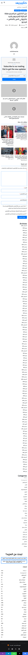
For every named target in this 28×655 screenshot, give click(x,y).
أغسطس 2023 (24, 296)
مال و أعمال (24, 539)
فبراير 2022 (24, 339)
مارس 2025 (25, 266)
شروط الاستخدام (17, 645)
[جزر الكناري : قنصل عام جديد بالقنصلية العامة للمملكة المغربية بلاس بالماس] (21, 151)
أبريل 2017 (25, 438)
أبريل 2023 (25, 306)
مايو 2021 (25, 358)
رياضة (26, 513)
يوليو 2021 (25, 353)
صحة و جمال (24, 527)
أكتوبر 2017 (25, 424)
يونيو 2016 (25, 462)
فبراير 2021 (25, 365)
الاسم (25, 188)
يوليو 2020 (25, 381)
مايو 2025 (25, 261)
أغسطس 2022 (24, 325)
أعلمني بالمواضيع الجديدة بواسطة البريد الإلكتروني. (15, 214)
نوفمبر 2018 (24, 419)
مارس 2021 (25, 363)
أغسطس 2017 (24, 429)
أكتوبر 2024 (24, 268)
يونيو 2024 (25, 278)
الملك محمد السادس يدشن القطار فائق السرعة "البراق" (14, 558)
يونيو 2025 (25, 259)
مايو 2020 (25, 386)
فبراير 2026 (24, 240)
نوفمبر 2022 (24, 318)
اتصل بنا (11, 645)
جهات (26, 506)
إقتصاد (25, 487)
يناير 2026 (25, 242)
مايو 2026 (25, 233)
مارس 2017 (25, 441)
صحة (26, 525)
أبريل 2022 (25, 334)
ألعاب (26, 485)
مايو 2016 (25, 464)
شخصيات (25, 523)
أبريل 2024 (25, 282)
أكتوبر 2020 (24, 374)
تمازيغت (25, 499)
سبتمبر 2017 (24, 426)
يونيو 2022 (25, 330)
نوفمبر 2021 (24, 346)
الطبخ (26, 492)
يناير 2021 (25, 367)
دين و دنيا (25, 511)
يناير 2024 (25, 289)
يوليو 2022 (25, 327)
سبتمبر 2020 (24, 377)
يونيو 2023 (25, 301)
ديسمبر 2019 (24, 398)
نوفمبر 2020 (24, 372)
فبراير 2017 (25, 443)
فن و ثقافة (25, 537)
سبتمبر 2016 (24, 455)
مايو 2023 (25, 304)
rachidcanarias (22, 25)
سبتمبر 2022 (24, 322)
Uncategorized (24, 480)
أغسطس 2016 (24, 457)
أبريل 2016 (25, 467)
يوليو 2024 (25, 275)
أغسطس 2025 (24, 254)
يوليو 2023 (25, 299)
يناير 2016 (25, 471)
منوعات (25, 546)
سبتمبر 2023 (24, 294)
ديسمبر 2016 (24, 448)
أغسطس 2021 (24, 351)
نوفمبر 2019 (24, 400)
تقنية (26, 494)
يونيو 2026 (25, 230)
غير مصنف (25, 532)
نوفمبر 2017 (24, 422)
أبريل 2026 (25, 235)
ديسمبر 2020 (24, 370)
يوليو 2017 (25, 431)
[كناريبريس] (21, 2)
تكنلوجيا (25, 497)
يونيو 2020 (25, 384)
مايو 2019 (25, 415)
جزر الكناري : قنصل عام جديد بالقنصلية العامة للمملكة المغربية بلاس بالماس (21, 157)
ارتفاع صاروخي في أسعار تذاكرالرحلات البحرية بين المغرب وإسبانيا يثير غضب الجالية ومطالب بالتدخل (21, 136)
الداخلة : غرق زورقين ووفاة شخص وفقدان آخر (7, 156)
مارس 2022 (25, 337)
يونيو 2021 (25, 355)
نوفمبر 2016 (24, 450)
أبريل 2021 (25, 360)
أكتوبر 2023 (24, 292)
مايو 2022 (25, 332)
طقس (25, 530)
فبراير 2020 (24, 393)
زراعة (26, 515)
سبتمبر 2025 (24, 252)
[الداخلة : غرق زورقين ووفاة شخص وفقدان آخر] (7, 151)
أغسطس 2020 (24, 379)
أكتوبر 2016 (25, 452)
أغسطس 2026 (24, 226)
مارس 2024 (25, 285)
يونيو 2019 (25, 412)
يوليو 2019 (25, 410)
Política (25, 478)
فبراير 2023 (24, 311)
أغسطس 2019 (24, 407)
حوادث (25, 508)
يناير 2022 (25, 341)
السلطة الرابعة (24, 489)
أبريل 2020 (25, 389)
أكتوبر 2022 (24, 320)
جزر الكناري (19, 7)
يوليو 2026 (25, 228)
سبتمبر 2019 (24, 405)
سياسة (25, 520)
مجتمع (25, 541)
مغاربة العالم (17, 10)
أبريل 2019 (25, 417)
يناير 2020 (25, 396)
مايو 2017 (25, 436)
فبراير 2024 (24, 287)
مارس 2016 (25, 469)
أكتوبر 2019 (25, 403)
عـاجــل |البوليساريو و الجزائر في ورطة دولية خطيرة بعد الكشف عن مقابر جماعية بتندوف (14, 561)
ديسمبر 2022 (24, 315)
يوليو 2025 (25, 256)
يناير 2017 (25, 445)
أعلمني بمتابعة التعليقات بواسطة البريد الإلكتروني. (15, 211)
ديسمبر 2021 (24, 344)
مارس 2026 (25, 237)
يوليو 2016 (25, 459)
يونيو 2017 (25, 433)
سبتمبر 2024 (24, 270)
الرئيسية (24, 7)
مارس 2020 (25, 391)
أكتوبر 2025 (24, 249)
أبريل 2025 (25, 263)
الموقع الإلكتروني (23, 200)
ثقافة (26, 501)
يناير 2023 (25, 313)
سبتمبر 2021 (24, 348)
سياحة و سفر (24, 518)
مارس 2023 (25, 308)
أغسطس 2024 (24, 273)
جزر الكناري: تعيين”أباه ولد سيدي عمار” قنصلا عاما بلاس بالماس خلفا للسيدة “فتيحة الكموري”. (7, 142)
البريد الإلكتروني (23, 194)
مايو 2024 (25, 280)
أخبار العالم (25, 482)
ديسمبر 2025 (24, 244)
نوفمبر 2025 (24, 247)
